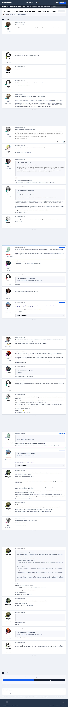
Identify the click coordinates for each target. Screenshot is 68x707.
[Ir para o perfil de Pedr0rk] (8, 147)
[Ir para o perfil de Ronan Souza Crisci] (8, 353)
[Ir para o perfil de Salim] (8, 129)
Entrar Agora (49, 680)
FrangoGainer (8, 476)
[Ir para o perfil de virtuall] (8, 82)
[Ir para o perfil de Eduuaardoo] (8, 54)
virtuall (8, 86)
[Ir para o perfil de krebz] (8, 249)
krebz (8, 253)
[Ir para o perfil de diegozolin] (8, 161)
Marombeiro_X (8, 222)
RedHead (8, 294)
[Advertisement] (34, 43)
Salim (8, 133)
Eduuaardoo (8, 58)
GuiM (8, 524)
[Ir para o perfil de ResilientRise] (8, 263)
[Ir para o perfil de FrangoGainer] (8, 472)
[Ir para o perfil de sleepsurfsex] (8, 644)
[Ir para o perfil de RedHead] (8, 290)
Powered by (61, 705)
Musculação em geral (22, 14)
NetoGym (8, 72)
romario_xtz (8, 343)
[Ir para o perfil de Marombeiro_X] (8, 218)
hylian (8, 100)
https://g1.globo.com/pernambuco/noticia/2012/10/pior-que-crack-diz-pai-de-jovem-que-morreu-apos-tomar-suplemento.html (39, 27)
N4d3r (7, 14)
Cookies (16, 705)
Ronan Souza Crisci (8, 357)
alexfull (8, 386)
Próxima (8, 19)
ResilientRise (8, 266)
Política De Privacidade (6, 705)
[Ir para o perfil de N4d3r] (3, 14)
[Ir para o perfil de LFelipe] (8, 276)
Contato (12, 705)
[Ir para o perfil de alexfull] (8, 382)
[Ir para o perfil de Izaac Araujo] (8, 504)
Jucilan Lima (8, 634)
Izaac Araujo (8, 508)
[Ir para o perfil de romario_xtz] (8, 339)
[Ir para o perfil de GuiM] (8, 520)
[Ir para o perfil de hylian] (8, 96)
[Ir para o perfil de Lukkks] (8, 396)
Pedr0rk (8, 151)
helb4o (8, 308)
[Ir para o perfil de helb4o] (8, 304)
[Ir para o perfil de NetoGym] (8, 68)
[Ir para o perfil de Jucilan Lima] (8, 630)
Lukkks (8, 400)
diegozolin (56, 141)
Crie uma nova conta (18, 680)
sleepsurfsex (8, 648)
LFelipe (8, 280)
